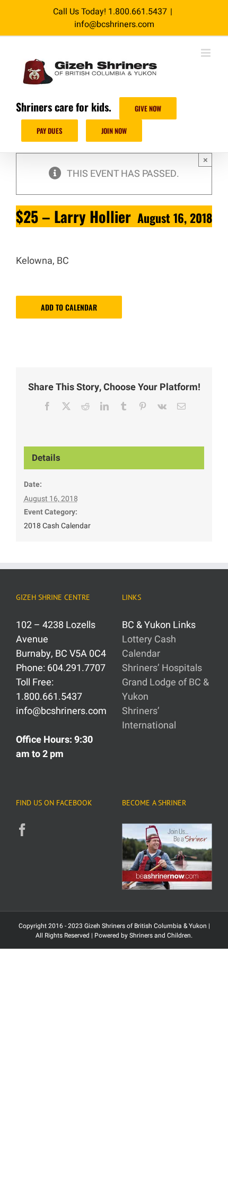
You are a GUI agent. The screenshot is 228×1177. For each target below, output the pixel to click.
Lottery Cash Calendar (149, 646)
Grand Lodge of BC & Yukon (165, 689)
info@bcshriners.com (114, 24)
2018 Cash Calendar (57, 525)
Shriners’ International (149, 718)
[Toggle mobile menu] (206, 52)
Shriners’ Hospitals (162, 668)
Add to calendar (69, 307)
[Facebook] (22, 829)
